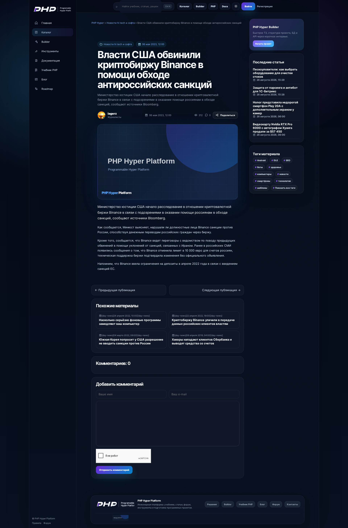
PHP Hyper (40, 518)
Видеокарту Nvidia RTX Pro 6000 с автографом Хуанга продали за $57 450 (272, 127)
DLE (276, 160)
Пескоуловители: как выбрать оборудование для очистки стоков (275, 73)
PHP (213, 6)
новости (283, 174)
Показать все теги (285, 188)
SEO (288, 160)
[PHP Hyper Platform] (51, 9)
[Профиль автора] (101, 115)
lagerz (112, 113)
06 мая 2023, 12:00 (153, 44)
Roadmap (47, 88)
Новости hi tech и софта (118, 44)
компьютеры (264, 174)
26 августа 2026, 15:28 (271, 94)
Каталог (46, 32)
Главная (47, 22)
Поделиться (227, 115)
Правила (36, 523)
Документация (51, 60)
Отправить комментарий (114, 469)
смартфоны (263, 181)
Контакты (292, 504)
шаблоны (262, 188)
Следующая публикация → (221, 290)
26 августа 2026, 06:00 (271, 116)
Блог (44, 79)
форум (187, 504)
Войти (248, 6)
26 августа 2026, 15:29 (271, 79)
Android (261, 160)
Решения (212, 504)
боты (260, 167)
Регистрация (265, 6)
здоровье (276, 167)
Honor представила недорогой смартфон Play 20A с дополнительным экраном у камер (275, 107)
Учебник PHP (49, 70)
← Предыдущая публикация (115, 290)
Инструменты (50, 51)
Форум (47, 523)
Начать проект (263, 43)
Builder (46, 41)
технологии (284, 181)
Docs (225, 6)
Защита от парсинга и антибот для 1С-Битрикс (275, 89)
